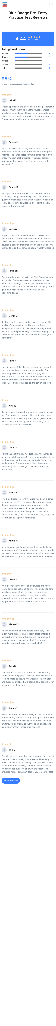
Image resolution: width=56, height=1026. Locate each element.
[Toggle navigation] (51, 4)
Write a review (11, 780)
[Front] (5, 4)
